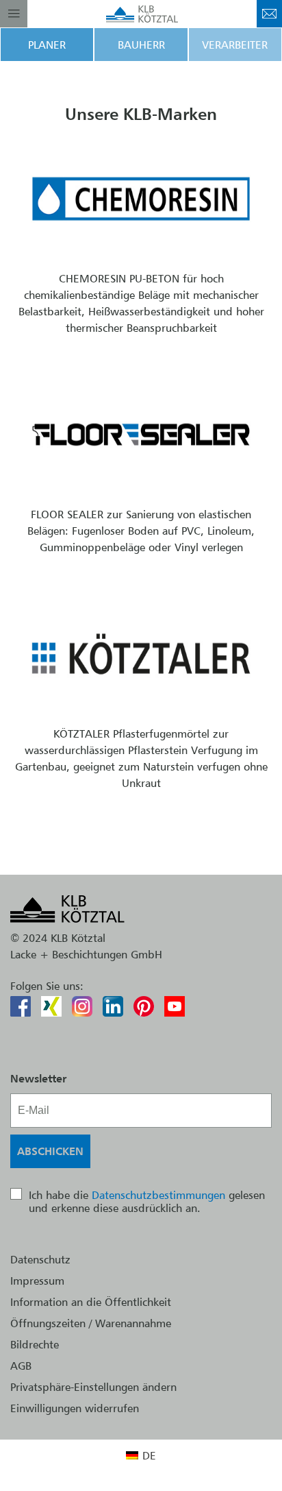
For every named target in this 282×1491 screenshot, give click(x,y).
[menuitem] (141, 1455)
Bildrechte (34, 1344)
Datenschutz (40, 1259)
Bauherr (141, 44)
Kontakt (269, 13)
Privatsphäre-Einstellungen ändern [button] (93, 1387)
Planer (47, 44)
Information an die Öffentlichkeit (90, 1302)
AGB (20, 1365)
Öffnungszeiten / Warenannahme (90, 1323)
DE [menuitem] (149, 1455)
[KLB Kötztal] (141, 14)
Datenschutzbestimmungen (158, 1195)
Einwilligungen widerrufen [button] (74, 1408)
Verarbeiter (235, 44)
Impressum (37, 1280)
